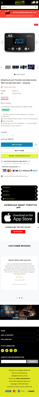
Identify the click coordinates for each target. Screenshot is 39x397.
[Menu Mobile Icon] (2, 3)
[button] (32, 2)
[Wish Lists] (36, 144)
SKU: (2, 93)
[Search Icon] (29, 3)
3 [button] (21, 297)
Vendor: (3, 91)
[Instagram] (11, 350)
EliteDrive (15, 91)
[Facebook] (2, 350)
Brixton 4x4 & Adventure (19, 373)
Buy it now (19, 151)
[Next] (36, 42)
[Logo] (20, 2)
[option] (19, 42)
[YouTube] (15, 350)
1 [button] (17, 297)
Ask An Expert (20, 74)
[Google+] (6, 350)
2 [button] (19, 297)
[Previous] (2, 42)
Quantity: (4, 132)
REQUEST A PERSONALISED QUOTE (19, 156)
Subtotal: (4, 139)
